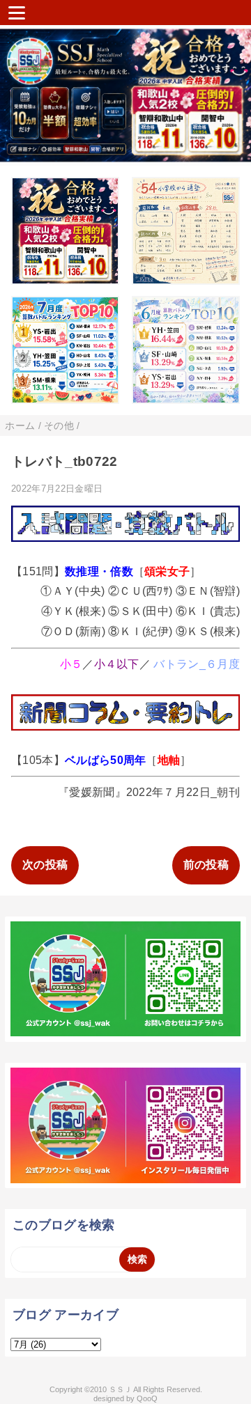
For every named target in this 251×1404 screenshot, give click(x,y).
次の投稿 (45, 865)
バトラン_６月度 (196, 664)
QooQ (147, 1398)
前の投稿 (206, 865)
